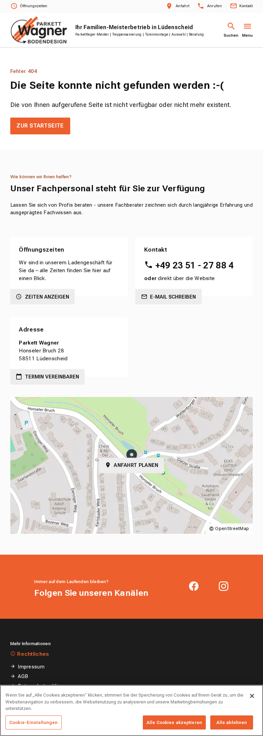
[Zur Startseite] (38, 30)
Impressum (31, 667)
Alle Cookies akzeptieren (174, 722)
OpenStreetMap (232, 528)
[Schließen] (252, 695)
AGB (23, 676)
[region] (131, 710)
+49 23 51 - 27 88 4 (194, 265)
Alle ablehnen (231, 722)
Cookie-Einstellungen (33, 722)
